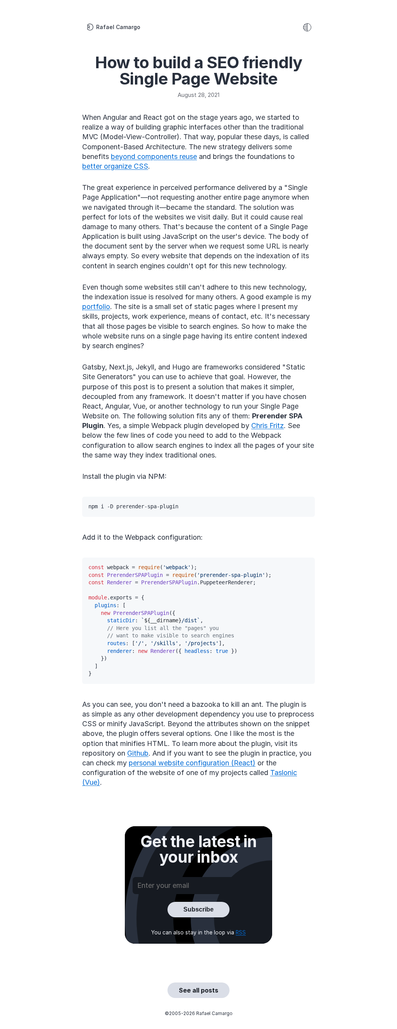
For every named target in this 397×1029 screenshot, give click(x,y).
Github (137, 753)
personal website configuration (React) (192, 763)
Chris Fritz (267, 425)
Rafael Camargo (118, 27)
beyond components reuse (154, 156)
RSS (241, 932)
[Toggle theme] (307, 27)
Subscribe (198, 909)
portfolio (96, 306)
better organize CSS (115, 166)
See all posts (198, 990)
